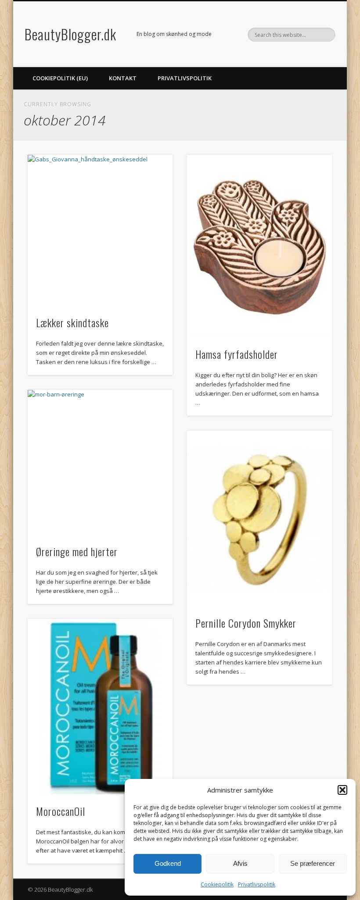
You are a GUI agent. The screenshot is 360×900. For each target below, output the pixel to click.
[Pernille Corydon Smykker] (259, 518)
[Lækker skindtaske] (100, 230)
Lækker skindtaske (72, 322)
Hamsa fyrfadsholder (236, 354)
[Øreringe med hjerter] (100, 462)
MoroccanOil (60, 811)
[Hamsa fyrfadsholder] (259, 246)
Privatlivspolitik (256, 884)
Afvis (240, 863)
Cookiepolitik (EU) (60, 78)
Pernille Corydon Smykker (245, 623)
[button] (342, 790)
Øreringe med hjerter (77, 551)
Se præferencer (312, 863)
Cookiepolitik (217, 884)
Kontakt (123, 78)
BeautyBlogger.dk (70, 34)
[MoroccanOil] (100, 706)
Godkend (168, 863)
